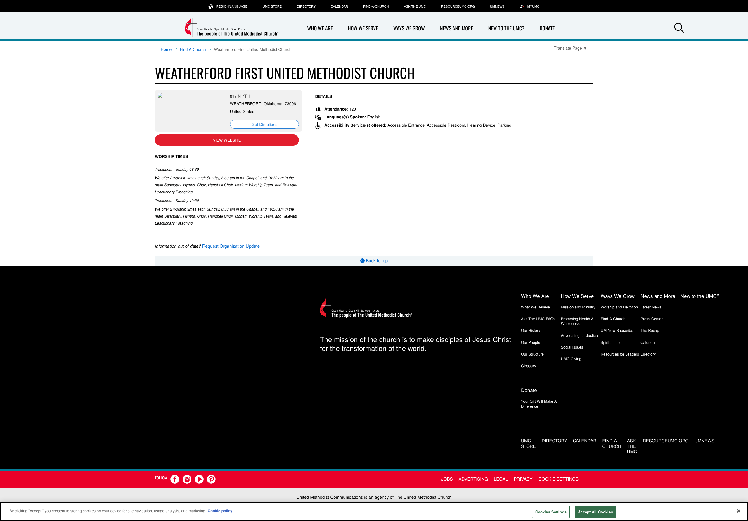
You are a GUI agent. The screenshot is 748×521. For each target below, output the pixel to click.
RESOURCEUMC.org (458, 6)
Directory (306, 6)
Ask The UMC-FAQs (538, 318)
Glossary (528, 365)
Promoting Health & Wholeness (577, 321)
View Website (227, 140)
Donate (547, 28)
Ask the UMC (415, 6)
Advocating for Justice (579, 335)
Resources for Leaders (620, 354)
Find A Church (193, 49)
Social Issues (572, 347)
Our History (530, 330)
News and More (456, 28)
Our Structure (532, 354)
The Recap (649, 330)
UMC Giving (571, 358)
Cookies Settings (551, 512)
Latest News (650, 307)
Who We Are (320, 28)
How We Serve (363, 28)
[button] (679, 28)
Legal (501, 479)
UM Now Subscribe (617, 330)
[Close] (738, 510)
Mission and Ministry (578, 307)
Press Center (651, 318)
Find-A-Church (376, 6)
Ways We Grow (409, 28)
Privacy (523, 479)
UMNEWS (497, 6)
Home (166, 49)
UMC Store (272, 6)
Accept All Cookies (595, 512)
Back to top (376, 261)
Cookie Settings (559, 479)
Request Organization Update (231, 246)
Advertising (473, 479)
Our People (530, 342)
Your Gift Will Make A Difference (539, 403)
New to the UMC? (506, 28)
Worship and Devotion (619, 307)
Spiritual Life (611, 342)
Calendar (339, 6)
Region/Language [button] (231, 6)
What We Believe (535, 307)
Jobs (447, 479)
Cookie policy (220, 510)
